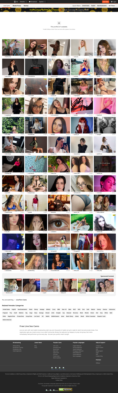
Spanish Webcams (77, 349)
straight (58, 313)
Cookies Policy (99, 356)
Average (42, 309)
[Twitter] (60, 368)
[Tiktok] (52, 368)
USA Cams (55, 346)
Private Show (20, 316)
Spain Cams (56, 352)
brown (92, 313)
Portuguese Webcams (78, 351)
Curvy (53, 309)
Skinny (36, 309)
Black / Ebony (69, 316)
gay (64, 313)
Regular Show (11, 316)
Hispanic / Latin (101, 316)
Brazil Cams (56, 349)
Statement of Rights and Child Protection (36, 374)
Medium (21, 313)
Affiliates (98, 363)
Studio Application (17, 351)
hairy (35, 313)
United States (85, 5)
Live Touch (37, 316)
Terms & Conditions (10, 374)
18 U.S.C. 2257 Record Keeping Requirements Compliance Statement (54, 376)
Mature (93, 309)
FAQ (97, 349)
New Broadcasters (102, 5)
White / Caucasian (90, 316)
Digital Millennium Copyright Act (59, 378)
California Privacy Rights (53, 374)
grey (101, 313)
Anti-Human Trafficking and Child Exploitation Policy (82, 374)
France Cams (56, 356)
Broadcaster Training (18, 347)
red (97, 313)
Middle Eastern (55, 316)
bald (111, 313)
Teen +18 (64, 309)
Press (35, 347)
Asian (62, 316)
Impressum (99, 374)
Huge (31, 313)
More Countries (57, 358)
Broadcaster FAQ (17, 349)
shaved (47, 313)
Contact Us (98, 346)
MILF (74, 309)
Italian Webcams (77, 352)
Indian (77, 316)
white (106, 313)
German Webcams (77, 347)
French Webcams (77, 354)
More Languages (77, 356)
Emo (83, 309)
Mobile (47, 316)
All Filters (112, 6)
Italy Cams (55, 351)
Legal (97, 352)
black (81, 313)
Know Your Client (76, 376)
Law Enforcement (64, 374)
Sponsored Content (107, 276)
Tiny (11, 313)
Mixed (82, 316)
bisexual (69, 313)
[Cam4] (6, 1)
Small (15, 313)
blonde (87, 313)
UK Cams (55, 354)
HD (42, 316)
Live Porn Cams (21, 300)
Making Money (16, 346)
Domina (105, 309)
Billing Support (99, 351)
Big (26, 313)
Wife (79, 309)
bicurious (75, 313)
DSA (97, 354)
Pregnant (5, 313)
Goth (88, 309)
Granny (99, 309)
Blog (35, 346)
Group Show (29, 316)
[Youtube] (64, 368)
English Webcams (77, 346)
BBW (58, 309)
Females (22, 2)
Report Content (99, 347)
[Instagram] (56, 368)
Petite (30, 309)
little (52, 313)
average (41, 313)
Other (4, 316)
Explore (41, 2)
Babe (70, 309)
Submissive (112, 309)
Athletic (48, 309)
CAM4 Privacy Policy (21, 374)
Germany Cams (57, 347)
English (93, 5)
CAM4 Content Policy (108, 374)
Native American (7, 319)
